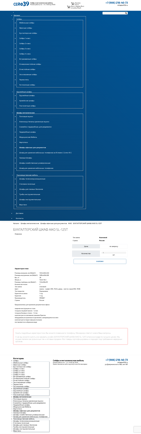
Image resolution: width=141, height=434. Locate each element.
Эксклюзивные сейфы (28, 74)
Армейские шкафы (26, 101)
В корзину (100, 261)
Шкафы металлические (26, 113)
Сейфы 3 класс (25, 49)
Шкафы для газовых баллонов (31, 189)
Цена (86, 246)
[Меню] (13, 12)
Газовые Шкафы (25, 158)
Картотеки (23, 142)
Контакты (19, 218)
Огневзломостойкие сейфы (30, 64)
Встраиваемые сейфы (28, 59)
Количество (86, 253)
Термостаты (24, 80)
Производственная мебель (27, 175)
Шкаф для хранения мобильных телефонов (36, 168)
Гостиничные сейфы (27, 85)
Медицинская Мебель (28, 137)
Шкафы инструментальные (30, 199)
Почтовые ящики (26, 116)
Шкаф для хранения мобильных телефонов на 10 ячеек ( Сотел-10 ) (45, 153)
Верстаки (23, 205)
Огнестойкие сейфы (27, 69)
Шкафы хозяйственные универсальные (34, 163)
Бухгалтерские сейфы (28, 33)
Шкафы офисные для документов (32, 147)
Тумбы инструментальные (29, 194)
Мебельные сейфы (26, 23)
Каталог (17, 15)
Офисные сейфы (25, 28)
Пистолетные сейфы (27, 106)
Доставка (19, 213)
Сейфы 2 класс (25, 43)
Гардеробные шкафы (27, 132)
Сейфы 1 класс (24, 38)
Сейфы (19, 19)
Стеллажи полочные (27, 184)
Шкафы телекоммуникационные (32, 179)
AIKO (70, 223)
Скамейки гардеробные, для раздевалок (35, 127)
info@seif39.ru (122, 5)
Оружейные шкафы (24, 92)
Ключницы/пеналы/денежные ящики (34, 122)
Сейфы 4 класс (25, 54)
